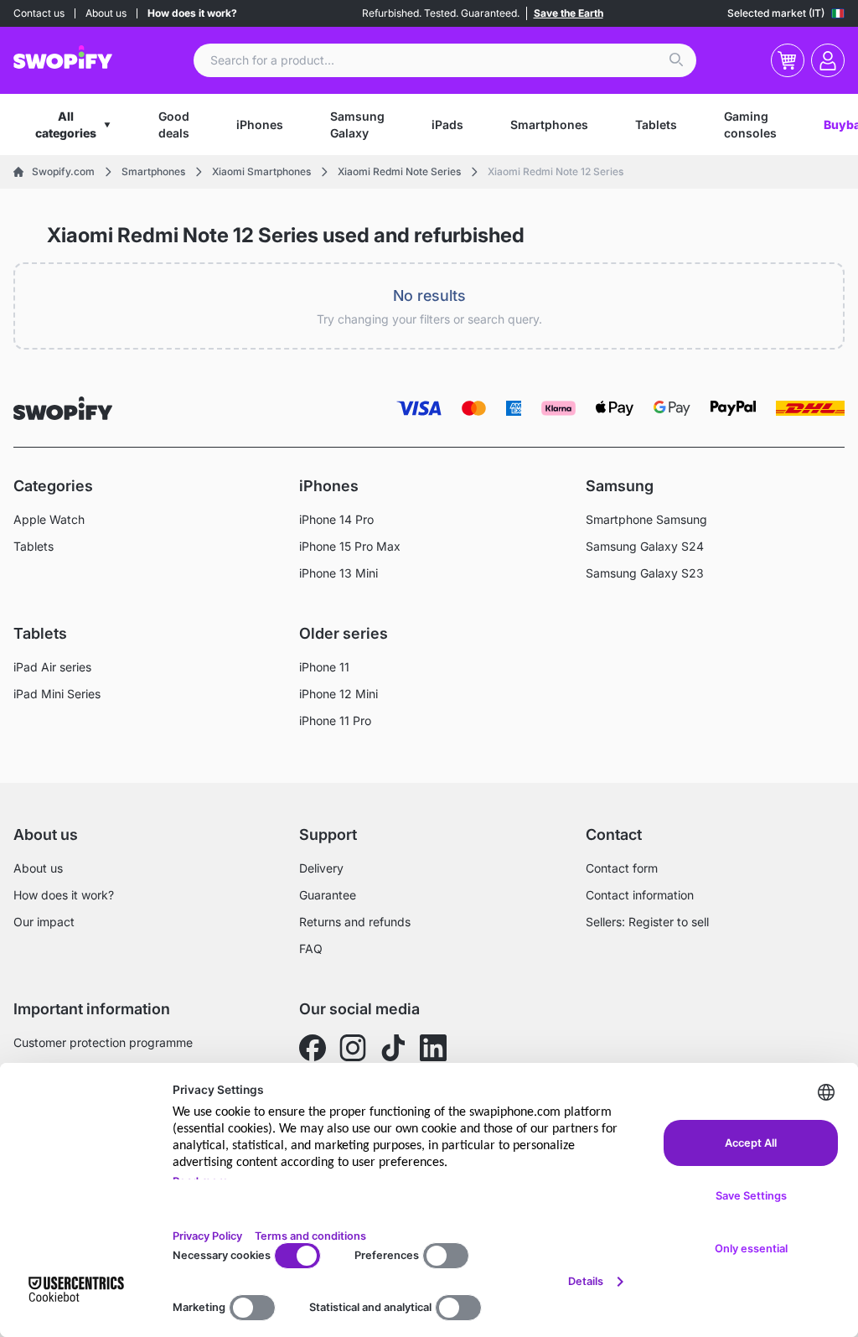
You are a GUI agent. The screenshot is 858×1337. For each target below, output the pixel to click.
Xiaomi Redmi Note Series (399, 171)
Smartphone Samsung (646, 519)
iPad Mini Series (57, 694)
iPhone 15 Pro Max (350, 546)
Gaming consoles (750, 124)
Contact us (39, 13)
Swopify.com (63, 171)
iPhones (259, 124)
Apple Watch (49, 519)
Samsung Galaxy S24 (645, 546)
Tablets (656, 124)
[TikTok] (393, 1047)
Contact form (622, 868)
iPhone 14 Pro (336, 519)
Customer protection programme (103, 1042)
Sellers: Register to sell (647, 922)
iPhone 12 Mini (338, 694)
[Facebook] (312, 1047)
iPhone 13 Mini (338, 573)
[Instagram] (352, 1047)
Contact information (640, 895)
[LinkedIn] (433, 1047)
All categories (65, 124)
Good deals (173, 124)
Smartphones (549, 124)
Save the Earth (568, 13)
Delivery (321, 868)
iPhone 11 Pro (335, 720)
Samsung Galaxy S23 (645, 573)
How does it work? (192, 13)
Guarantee (327, 895)
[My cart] (787, 60)
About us (106, 13)
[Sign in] (828, 60)
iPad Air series (52, 667)
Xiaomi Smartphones (261, 171)
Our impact (44, 922)
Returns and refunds (355, 922)
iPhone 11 (324, 667)
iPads (447, 124)
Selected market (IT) (775, 13)
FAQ (311, 948)
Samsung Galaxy (357, 124)
